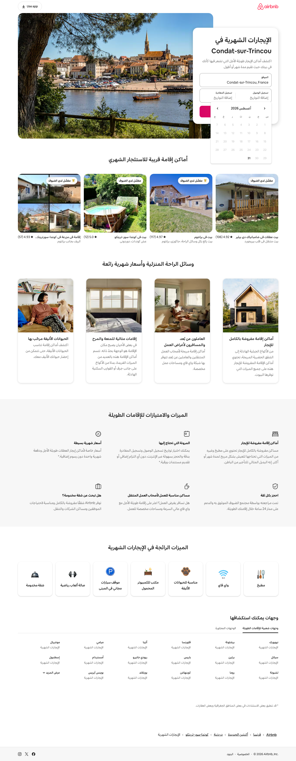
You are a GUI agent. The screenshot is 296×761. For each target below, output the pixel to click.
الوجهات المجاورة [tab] (225, 628)
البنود (230, 754)
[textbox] (253, 98)
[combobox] (235, 82)
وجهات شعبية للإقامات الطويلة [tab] (260, 628)
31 (249, 158)
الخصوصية (243, 754)
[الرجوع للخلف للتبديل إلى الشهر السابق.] (264, 108)
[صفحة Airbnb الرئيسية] (268, 6)
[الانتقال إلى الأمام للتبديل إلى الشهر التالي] (217, 108)
